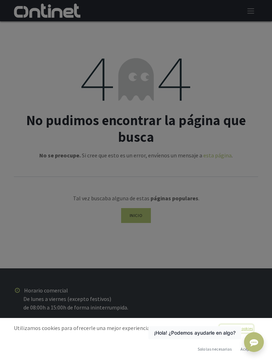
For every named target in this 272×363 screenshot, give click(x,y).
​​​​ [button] (215, 349)
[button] (246, 349)
